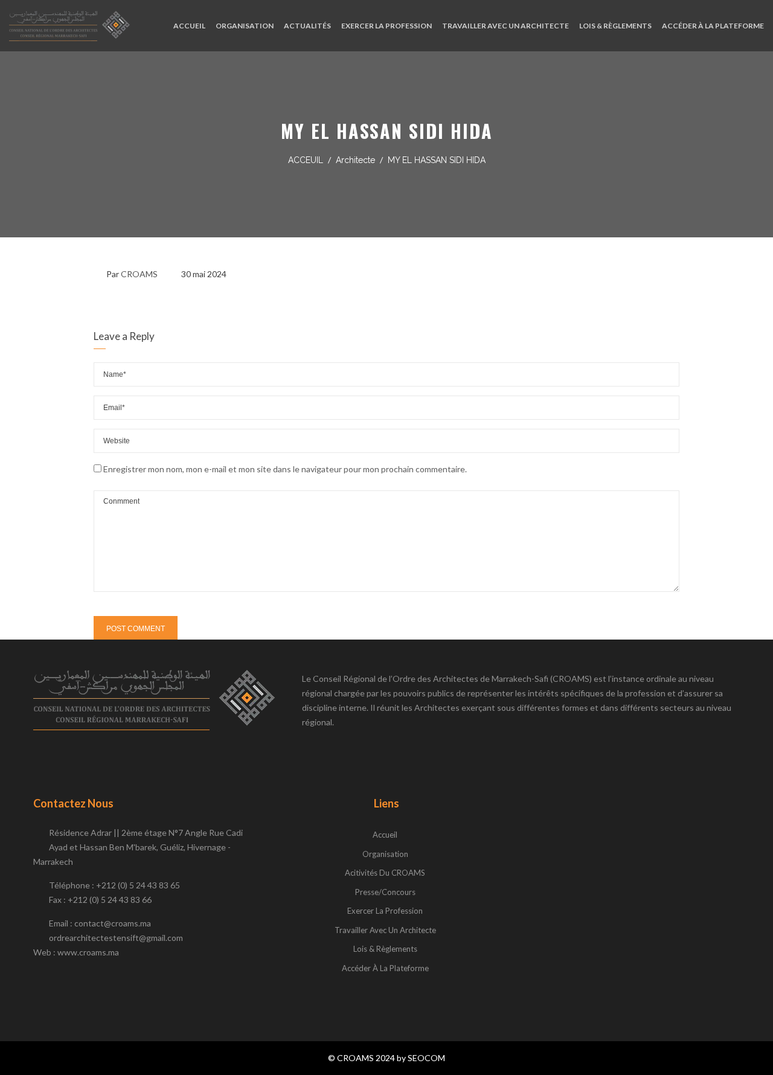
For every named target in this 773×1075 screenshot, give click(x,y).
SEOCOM (426, 1058)
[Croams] (69, 26)
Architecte (355, 160)
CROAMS (139, 274)
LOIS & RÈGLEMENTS (615, 25)
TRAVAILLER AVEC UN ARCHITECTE (505, 25)
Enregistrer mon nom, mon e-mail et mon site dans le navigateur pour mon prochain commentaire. (285, 469)
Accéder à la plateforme (385, 968)
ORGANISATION (245, 25)
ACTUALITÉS (307, 25)
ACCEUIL (305, 160)
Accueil (385, 834)
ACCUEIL (189, 25)
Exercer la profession (385, 911)
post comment (135, 628)
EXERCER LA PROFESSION (386, 25)
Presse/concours (385, 892)
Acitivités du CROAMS (385, 873)
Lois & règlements (385, 949)
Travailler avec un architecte (385, 930)
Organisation (385, 854)
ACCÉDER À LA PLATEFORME (713, 25)
